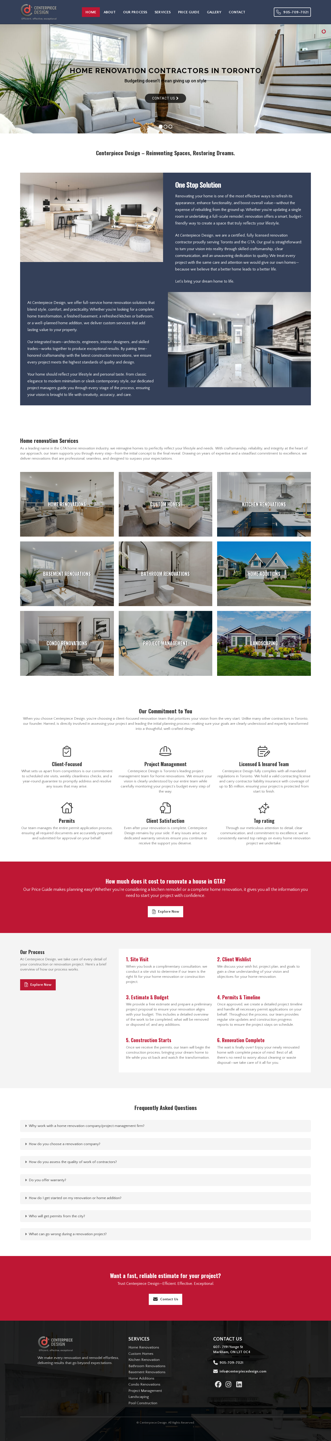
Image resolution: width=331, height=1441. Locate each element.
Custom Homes (140, 1354)
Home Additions (141, 1378)
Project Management (145, 1391)
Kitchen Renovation (144, 1360)
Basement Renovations (147, 1372)
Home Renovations (143, 1347)
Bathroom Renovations (147, 1366)
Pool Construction (142, 1403)
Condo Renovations (144, 1384)
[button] (165, 1126)
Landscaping (138, 1397)
